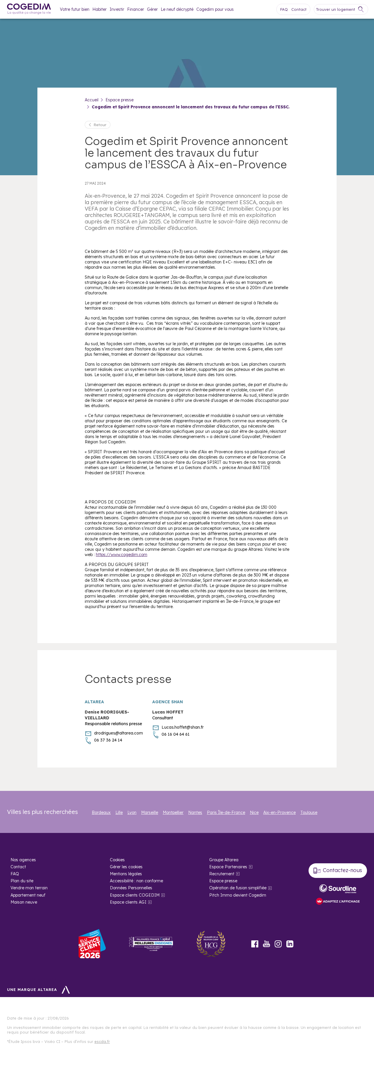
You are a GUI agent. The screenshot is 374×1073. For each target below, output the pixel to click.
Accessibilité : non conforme (136, 880)
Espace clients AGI (128, 902)
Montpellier (173, 812)
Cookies (117, 859)
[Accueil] (29, 9)
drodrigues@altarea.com (118, 733)
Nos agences (23, 859)
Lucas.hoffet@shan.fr (183, 727)
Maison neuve (24, 902)
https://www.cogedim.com (121, 554)
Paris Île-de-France (226, 812)
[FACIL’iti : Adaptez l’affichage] (338, 902)
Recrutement (221, 873)
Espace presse (119, 100)
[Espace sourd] (337, 888)
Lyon (131, 812)
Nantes (195, 812)
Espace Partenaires (228, 866)
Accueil (91, 100)
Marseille (149, 812)
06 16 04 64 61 (176, 734)
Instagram (278, 943)
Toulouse (308, 812)
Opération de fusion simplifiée (237, 887)
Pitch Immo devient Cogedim (237, 895)
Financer (135, 9)
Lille (119, 812)
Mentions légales (126, 873)
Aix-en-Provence (279, 812)
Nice (254, 812)
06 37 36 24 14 (108, 740)
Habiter (99, 9)
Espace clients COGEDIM (135, 895)
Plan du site (22, 880)
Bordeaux (101, 812)
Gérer (152, 9)
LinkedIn (289, 943)
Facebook (254, 943)
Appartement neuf (28, 895)
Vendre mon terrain (29, 887)
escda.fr (102, 1041)
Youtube (266, 943)
